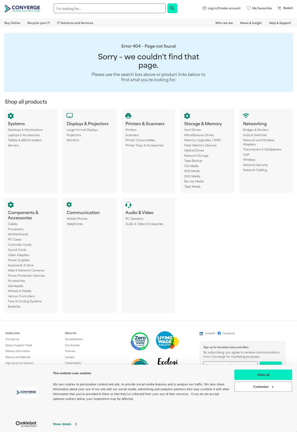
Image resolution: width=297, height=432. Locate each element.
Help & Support (280, 22)
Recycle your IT (38, 22)
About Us (70, 333)
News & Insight (251, 22)
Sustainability (73, 363)
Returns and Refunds (17, 357)
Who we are (224, 22)
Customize (261, 386)
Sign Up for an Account (19, 363)
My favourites (262, 8)
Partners (70, 351)
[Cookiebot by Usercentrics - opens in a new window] (26, 424)
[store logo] (22, 8)
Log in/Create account (224, 8)
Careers (70, 357)
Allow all (263, 374)
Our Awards (72, 345)
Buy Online (12, 22)
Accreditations (74, 339)
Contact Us (12, 339)
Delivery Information (17, 351)
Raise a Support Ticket (18, 345)
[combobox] (109, 8)
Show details (62, 424)
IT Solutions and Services (75, 22)
